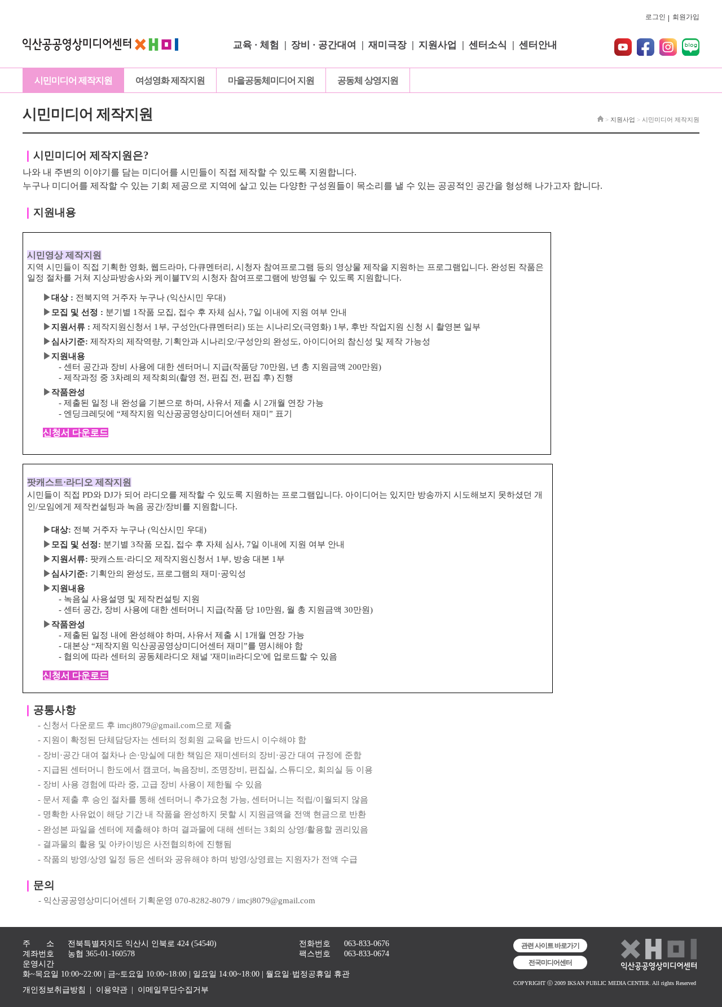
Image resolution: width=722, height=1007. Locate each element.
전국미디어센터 (550, 962)
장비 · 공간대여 (323, 44)
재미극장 (387, 44)
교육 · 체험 (256, 44)
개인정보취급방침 (54, 990)
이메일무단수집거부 (173, 990)
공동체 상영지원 (367, 80)
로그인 (655, 17)
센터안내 (538, 44)
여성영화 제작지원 (170, 80)
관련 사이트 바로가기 (550, 946)
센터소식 (488, 44)
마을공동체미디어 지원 (271, 80)
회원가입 (685, 17)
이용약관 (111, 990)
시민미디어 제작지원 (73, 80)
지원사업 (438, 44)
